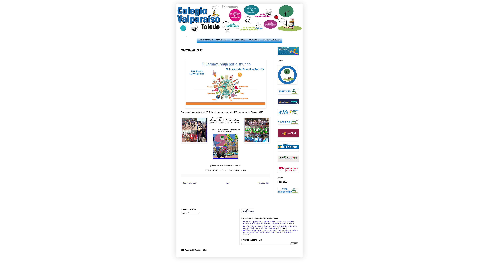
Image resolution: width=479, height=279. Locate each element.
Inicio (227, 183)
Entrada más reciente (188, 183)
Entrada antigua (264, 183)
